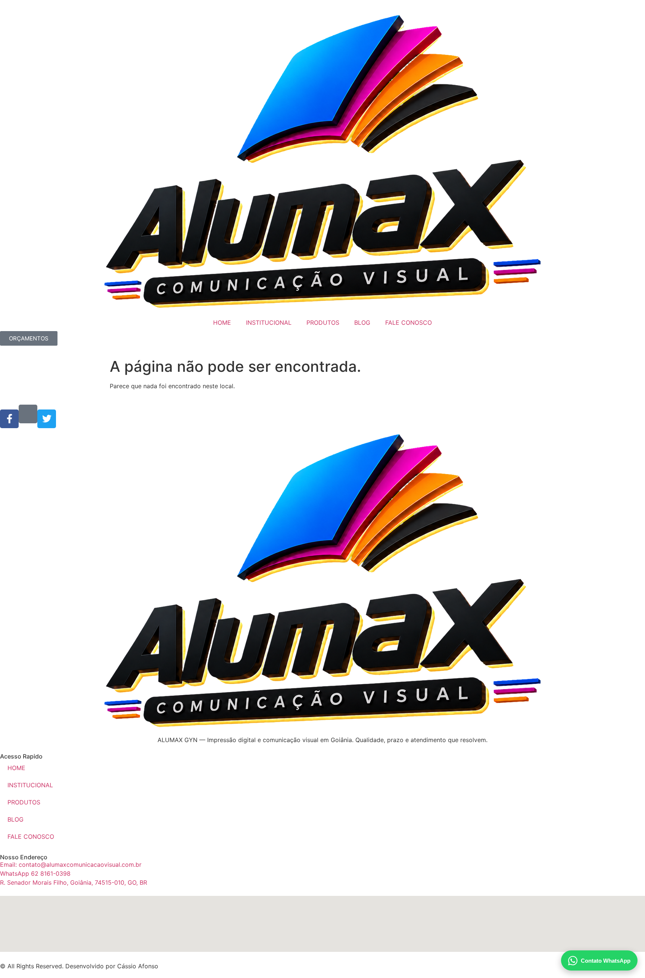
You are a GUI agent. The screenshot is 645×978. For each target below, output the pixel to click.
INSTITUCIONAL (269, 322)
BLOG (362, 322)
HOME (222, 322)
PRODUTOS (322, 322)
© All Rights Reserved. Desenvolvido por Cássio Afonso (79, 966)
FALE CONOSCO (408, 322)
